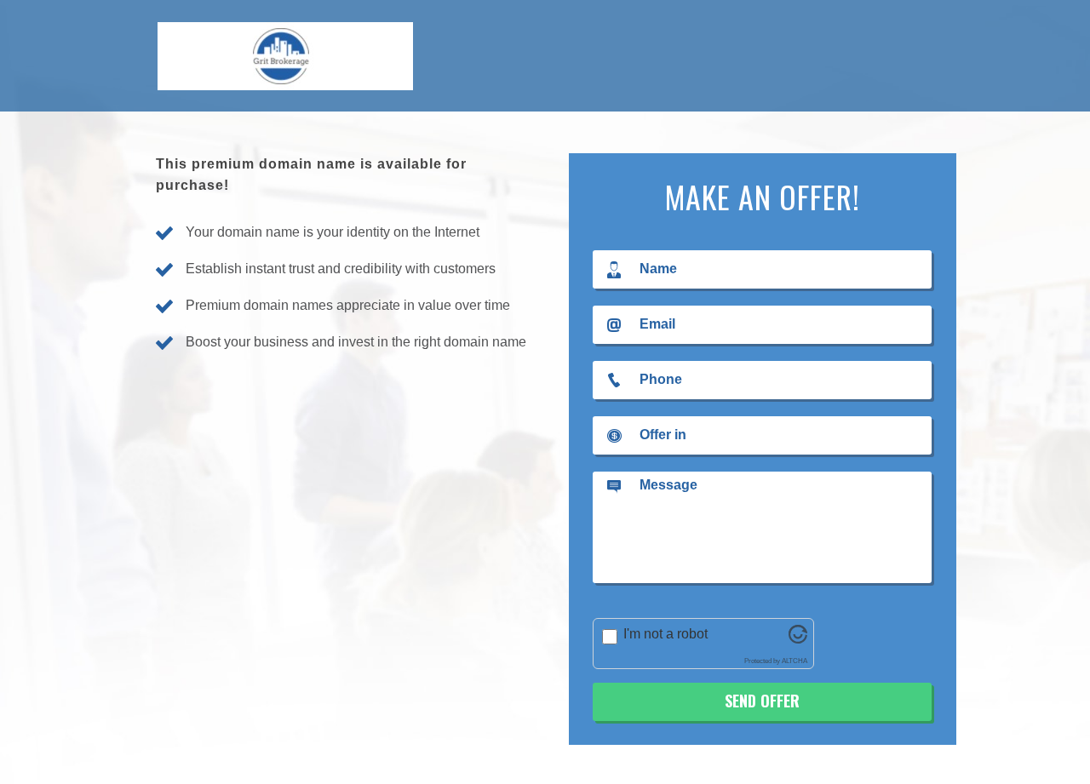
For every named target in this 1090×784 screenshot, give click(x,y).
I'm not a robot (665, 634)
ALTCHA (794, 661)
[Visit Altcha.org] (798, 639)
